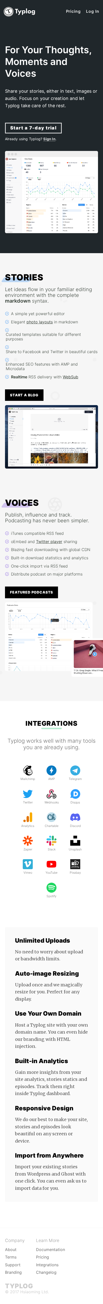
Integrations (51, 723)
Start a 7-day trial (33, 127)
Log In (92, 11)
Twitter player (49, 541)
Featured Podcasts (31, 592)
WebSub (70, 376)
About (10, 1249)
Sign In (49, 139)
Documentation (50, 1249)
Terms (10, 1257)
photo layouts (39, 321)
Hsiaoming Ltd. (34, 1291)
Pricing (73, 11)
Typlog (19, 1286)
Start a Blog (24, 395)
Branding (13, 1272)
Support (12, 1264)
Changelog (46, 1272)
